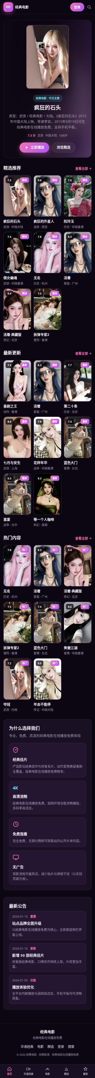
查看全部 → (83, 168)
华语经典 (27, 1046)
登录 (77, 7)
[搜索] (89, 7)
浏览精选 (63, 147)
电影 (40, 1046)
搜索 (71, 1046)
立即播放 (37, 147)
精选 (51, 1046)
